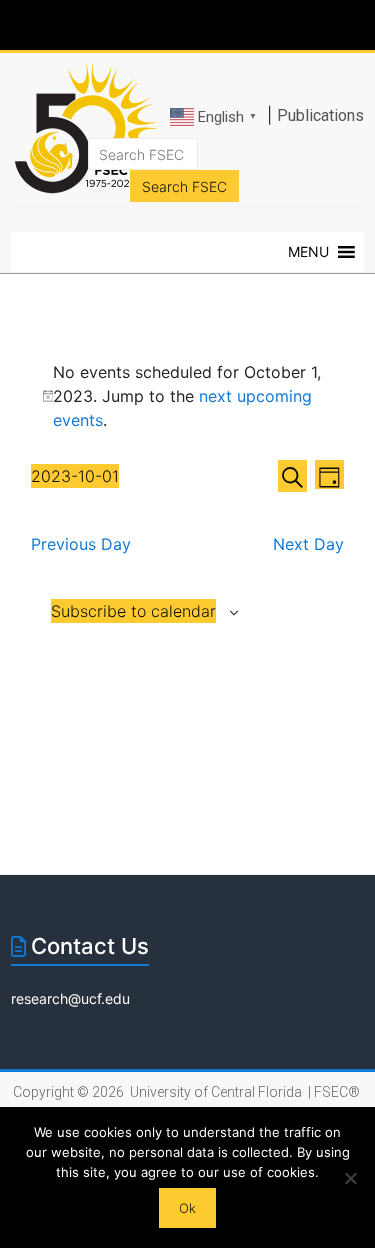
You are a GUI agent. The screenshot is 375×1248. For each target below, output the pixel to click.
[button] (308, 252)
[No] (350, 1178)
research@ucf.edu (70, 998)
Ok (187, 1208)
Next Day (308, 544)
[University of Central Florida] (152, 24)
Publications (320, 115)
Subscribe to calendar (133, 611)
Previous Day (81, 544)
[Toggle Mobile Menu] (355, 23)
